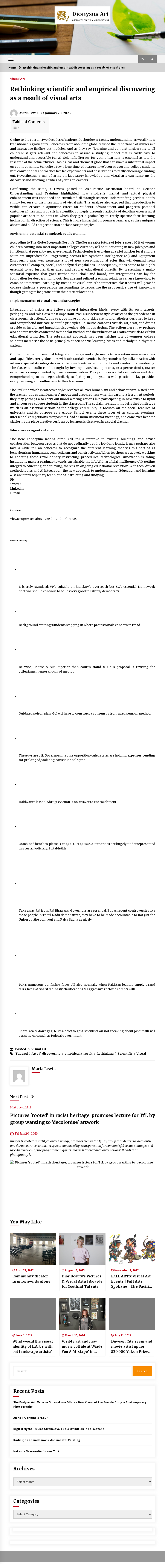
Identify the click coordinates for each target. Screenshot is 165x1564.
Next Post (19, 1097)
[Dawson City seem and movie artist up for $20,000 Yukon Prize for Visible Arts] (132, 1314)
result (88, 1054)
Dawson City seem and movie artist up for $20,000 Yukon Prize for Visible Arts (131, 1346)
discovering (51, 1054)
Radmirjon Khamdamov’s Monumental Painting (46, 1440)
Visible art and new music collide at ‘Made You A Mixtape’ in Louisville (82, 1346)
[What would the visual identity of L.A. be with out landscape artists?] (33, 1314)
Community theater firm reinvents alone (31, 1278)
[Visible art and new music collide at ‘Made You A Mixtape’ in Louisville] (82, 1314)
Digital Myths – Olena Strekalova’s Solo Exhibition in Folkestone (58, 1429)
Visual (141, 1054)
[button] (142, 59)
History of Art (20, 1107)
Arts (35, 1054)
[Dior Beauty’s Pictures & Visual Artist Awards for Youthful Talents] (82, 1249)
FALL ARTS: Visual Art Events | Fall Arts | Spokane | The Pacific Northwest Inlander (131, 1281)
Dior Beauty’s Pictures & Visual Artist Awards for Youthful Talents (82, 1281)
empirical (71, 1054)
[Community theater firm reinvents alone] (33, 1249)
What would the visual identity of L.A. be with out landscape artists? (32, 1346)
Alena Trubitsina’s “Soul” (31, 1418)
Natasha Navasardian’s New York (36, 1451)
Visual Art (17, 78)
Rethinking (105, 1054)
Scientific (125, 1054)
